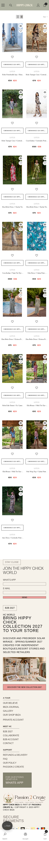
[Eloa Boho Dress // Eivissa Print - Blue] (12, 302)
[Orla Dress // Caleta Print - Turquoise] (37, 236)
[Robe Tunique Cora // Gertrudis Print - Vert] (12, 104)
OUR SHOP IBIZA (12, 715)
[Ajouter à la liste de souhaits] (21, 31)
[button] (18, 17)
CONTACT (8, 743)
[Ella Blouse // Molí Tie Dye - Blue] (12, 434)
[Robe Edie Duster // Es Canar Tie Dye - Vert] (12, 368)
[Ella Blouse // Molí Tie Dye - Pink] (37, 368)
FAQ (5, 759)
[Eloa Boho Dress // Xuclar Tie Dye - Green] (37, 170)
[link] (4, 835)
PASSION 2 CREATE (13, 767)
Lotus (12, 71)
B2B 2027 (10, 608)
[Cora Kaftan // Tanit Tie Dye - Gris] (12, 236)
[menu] (3, 5)
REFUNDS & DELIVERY (15, 755)
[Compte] (38, 5)
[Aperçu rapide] (21, 26)
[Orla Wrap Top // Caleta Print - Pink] (37, 434)
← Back (7, 826)
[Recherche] (10, 5)
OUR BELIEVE (10, 703)
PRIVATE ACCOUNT (13, 720)
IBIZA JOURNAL (11, 707)
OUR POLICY (9, 763)
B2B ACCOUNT (11, 739)
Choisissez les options (13, 64)
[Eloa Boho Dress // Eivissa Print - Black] (37, 302)
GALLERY (8, 711)
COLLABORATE (11, 735)
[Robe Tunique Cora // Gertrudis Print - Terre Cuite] (37, 37)
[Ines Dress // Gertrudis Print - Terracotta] (12, 500)
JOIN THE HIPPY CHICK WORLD (23, 570)
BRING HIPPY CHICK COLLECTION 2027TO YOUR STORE (23, 624)
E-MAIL (6, 588)
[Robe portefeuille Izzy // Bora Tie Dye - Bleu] (12, 37)
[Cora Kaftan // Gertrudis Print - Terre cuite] (37, 104)
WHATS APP (9, 580)
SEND (24, 597)
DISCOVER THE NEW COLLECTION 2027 (24, 687)
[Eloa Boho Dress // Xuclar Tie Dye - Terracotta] (12, 170)
